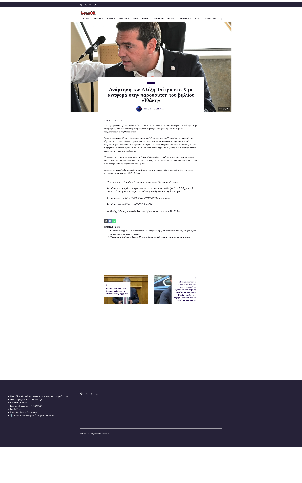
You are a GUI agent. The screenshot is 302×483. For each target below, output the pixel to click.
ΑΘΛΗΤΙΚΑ (124, 19)
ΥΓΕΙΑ (135, 19)
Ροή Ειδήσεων (16, 409)
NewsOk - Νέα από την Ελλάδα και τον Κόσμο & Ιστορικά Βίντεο (39, 396)
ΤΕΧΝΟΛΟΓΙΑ (210, 19)
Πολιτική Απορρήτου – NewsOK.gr (26, 406)
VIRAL (197, 19)
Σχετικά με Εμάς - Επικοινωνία (23, 412)
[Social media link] (81, 5)
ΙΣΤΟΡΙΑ (146, 19)
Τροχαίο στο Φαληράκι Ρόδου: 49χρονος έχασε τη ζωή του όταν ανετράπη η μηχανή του (150, 237)
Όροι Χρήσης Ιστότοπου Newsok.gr (26, 399)
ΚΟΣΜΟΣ (111, 19)
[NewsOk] (88, 13)
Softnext (105, 434)
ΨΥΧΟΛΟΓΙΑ (185, 19)
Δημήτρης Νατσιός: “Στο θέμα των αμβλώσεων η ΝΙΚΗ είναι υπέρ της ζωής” (117, 291)
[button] (220, 19)
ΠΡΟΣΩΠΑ (172, 19)
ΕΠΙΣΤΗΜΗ (158, 19)
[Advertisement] (151, 258)
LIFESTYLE (98, 19)
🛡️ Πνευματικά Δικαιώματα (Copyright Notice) (32, 415)
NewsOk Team (158, 109)
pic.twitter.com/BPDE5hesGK (135, 204)
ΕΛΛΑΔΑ (87, 19)
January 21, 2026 (169, 211)
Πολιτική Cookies (18, 402)
